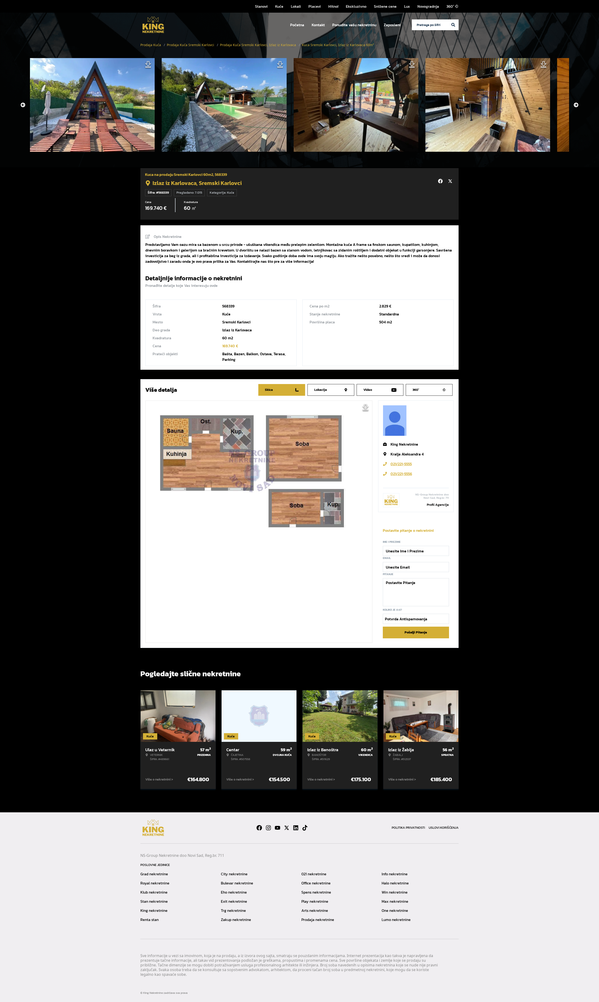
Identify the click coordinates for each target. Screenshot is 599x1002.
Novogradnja (428, 6)
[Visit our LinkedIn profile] (296, 828)
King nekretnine (154, 910)
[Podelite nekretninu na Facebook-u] (441, 181)
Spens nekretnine (316, 892)
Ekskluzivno (356, 6)
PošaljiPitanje (416, 632)
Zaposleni (392, 25)
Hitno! (333, 6)
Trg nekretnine (233, 910)
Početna (297, 25)
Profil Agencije (438, 504)
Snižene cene (385, 6)
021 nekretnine (313, 874)
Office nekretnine (316, 883)
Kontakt (318, 25)
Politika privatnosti (408, 827)
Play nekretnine (314, 901)
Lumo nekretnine (396, 919)
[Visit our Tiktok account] (305, 828)
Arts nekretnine (314, 910)
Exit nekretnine (234, 901)
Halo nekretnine (395, 883)
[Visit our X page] (286, 828)
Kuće (279, 6)
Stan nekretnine (154, 901)
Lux (407, 6)
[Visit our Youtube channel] (277, 828)
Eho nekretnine (234, 892)
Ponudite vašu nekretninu (354, 25)
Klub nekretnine (154, 892)
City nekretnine (234, 874)
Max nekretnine (395, 901)
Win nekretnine (395, 892)
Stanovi (261, 6)
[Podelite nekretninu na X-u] (451, 181)
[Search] (453, 24)
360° (450, 6)
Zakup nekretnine (236, 919)
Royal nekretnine (154, 883)
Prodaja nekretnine (317, 919)
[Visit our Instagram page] (268, 828)
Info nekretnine (395, 874)
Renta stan (149, 919)
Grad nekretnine (154, 874)
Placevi (314, 6)
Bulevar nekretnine (237, 883)
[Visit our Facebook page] (259, 828)
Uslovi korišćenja (444, 827)
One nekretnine (395, 910)
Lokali (296, 6)
